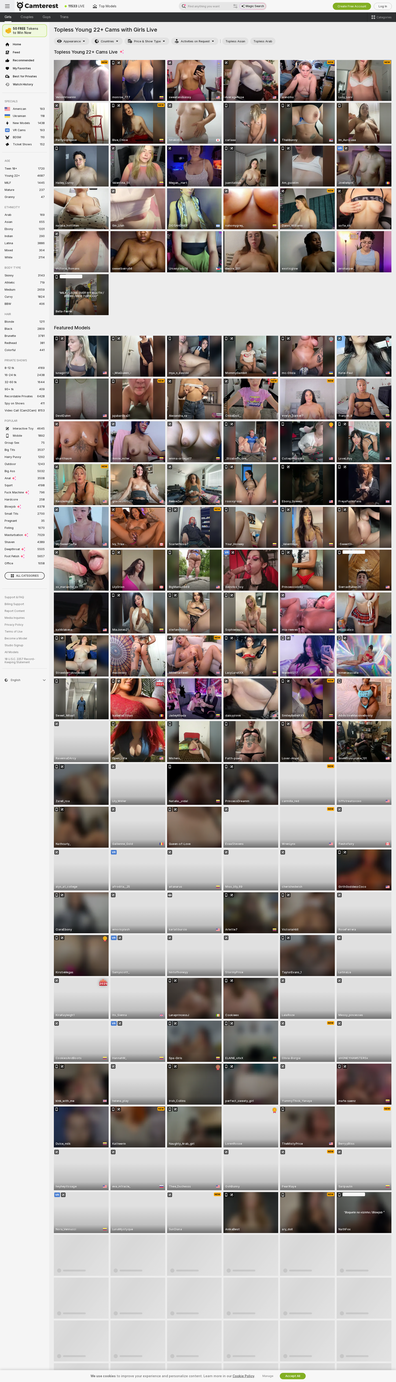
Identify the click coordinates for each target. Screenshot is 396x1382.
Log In (383, 6)
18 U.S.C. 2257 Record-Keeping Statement (20, 660)
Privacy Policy (14, 624)
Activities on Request (195, 41)
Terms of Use (13, 631)
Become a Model (16, 638)
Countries (107, 41)
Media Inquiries (15, 617)
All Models (12, 652)
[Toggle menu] (7, 6)
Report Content (15, 611)
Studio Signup (14, 645)
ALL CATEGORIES (27, 575)
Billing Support (14, 604)
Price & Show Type (147, 41)
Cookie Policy (243, 1376)
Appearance (72, 41)
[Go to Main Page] (37, 6)
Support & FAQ (14, 597)
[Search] (235, 6)
